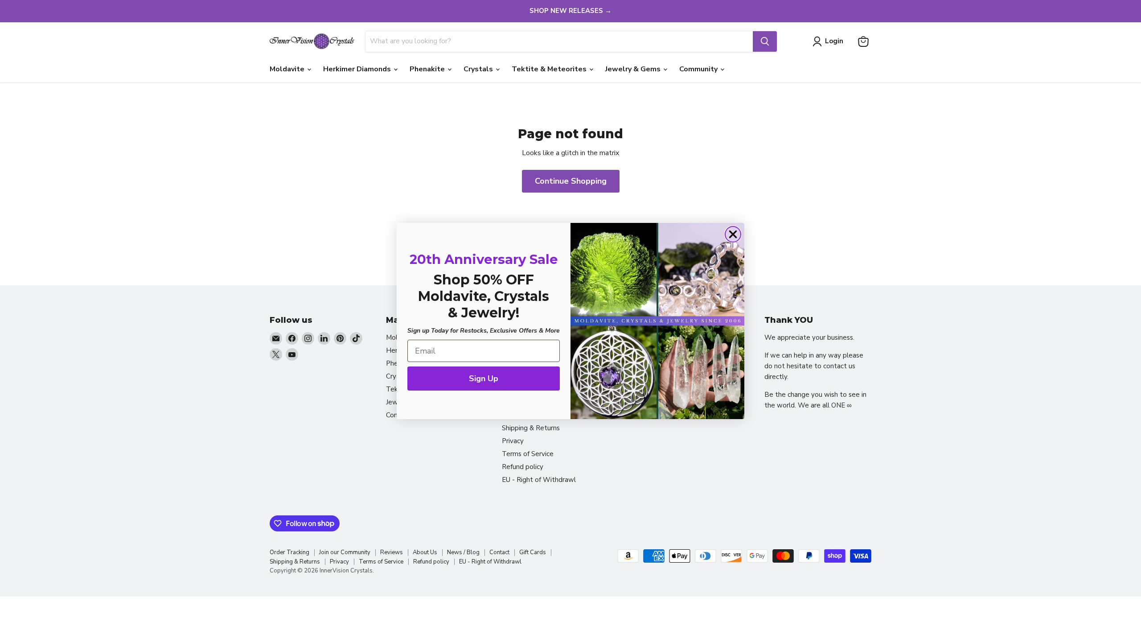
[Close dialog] (733, 234)
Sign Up (483, 378)
